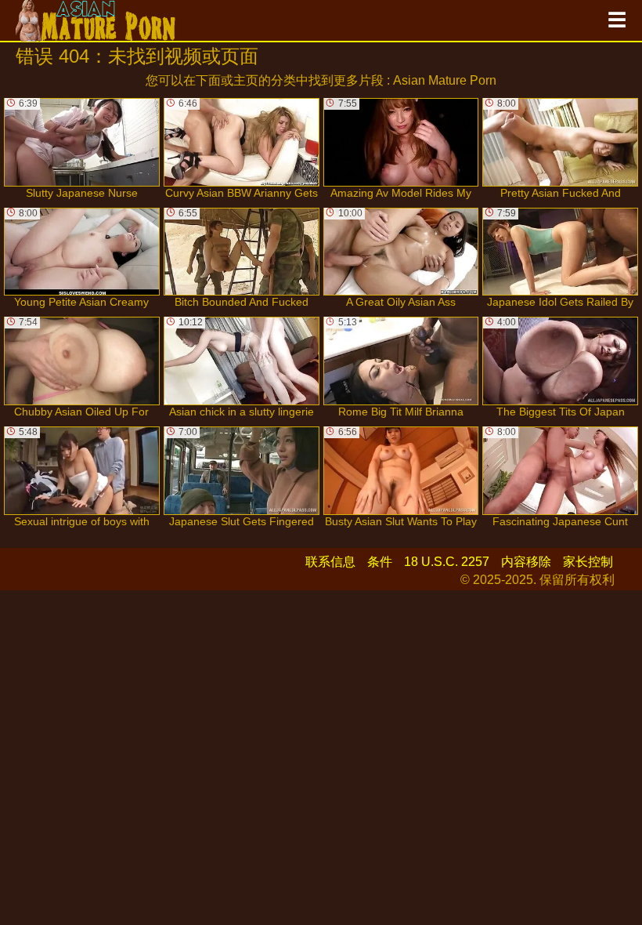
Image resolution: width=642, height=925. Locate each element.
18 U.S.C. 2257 (446, 561)
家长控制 (588, 561)
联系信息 (330, 561)
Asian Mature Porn (444, 80)
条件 (379, 561)
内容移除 (526, 561)
